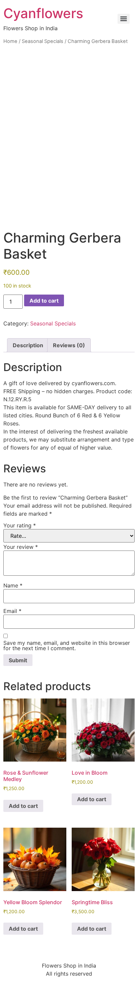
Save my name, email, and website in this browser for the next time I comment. (66, 645)
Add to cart (44, 300)
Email (12, 611)
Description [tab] (28, 345)
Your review (20, 547)
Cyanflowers (43, 13)
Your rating (19, 525)
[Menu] (124, 19)
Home (10, 41)
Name (12, 585)
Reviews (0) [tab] (69, 345)
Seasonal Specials (42, 41)
